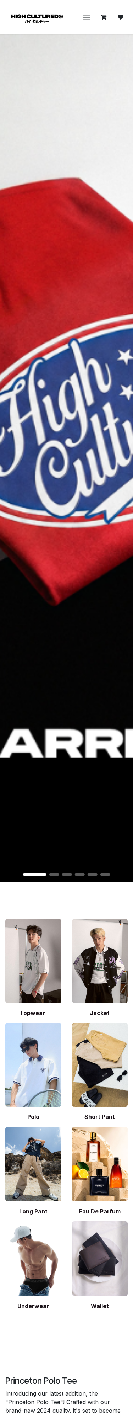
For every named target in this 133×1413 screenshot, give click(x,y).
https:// (66, 458)
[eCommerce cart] (103, 17)
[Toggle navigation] (86, 17)
